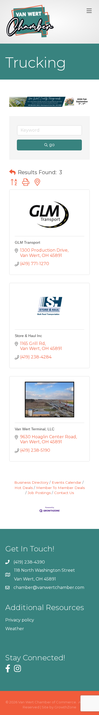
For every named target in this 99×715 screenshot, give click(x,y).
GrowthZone (65, 707)
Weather (14, 628)
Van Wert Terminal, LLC (34, 429)
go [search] (52, 144)
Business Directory (31, 482)
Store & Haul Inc (28, 336)
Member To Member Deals (60, 488)
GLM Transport (27, 242)
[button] (12, 172)
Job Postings (39, 493)
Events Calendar (66, 482)
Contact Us (64, 493)
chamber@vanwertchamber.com (48, 587)
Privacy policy (19, 619)
